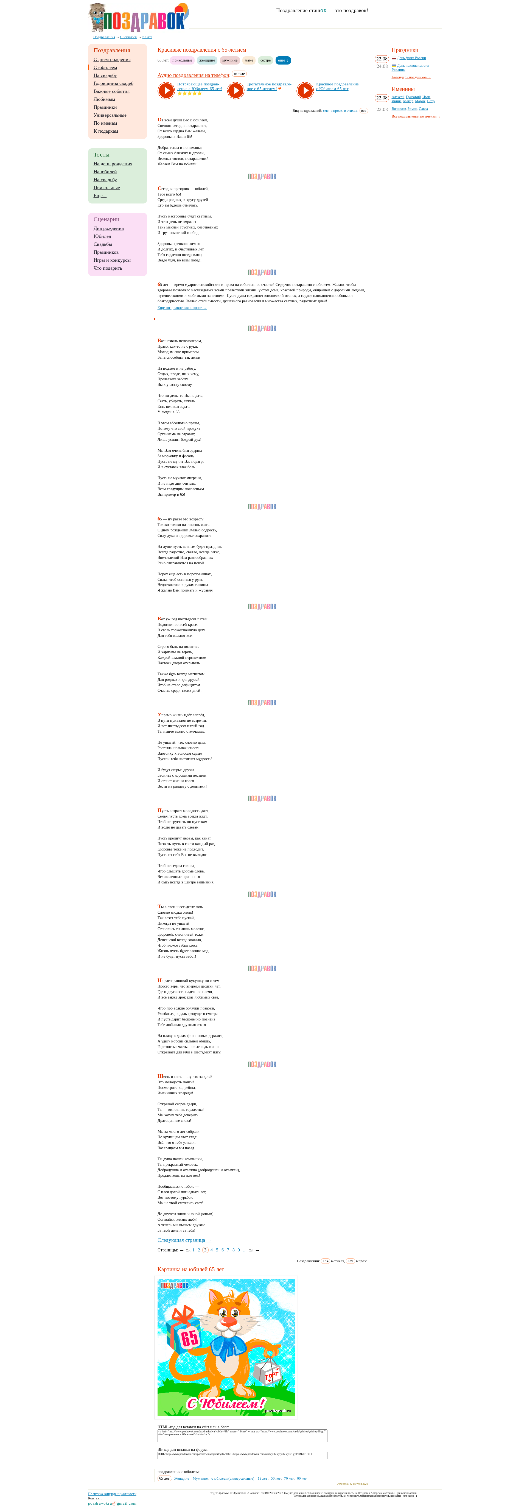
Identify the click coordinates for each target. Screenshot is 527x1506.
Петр (431, 101)
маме (249, 60)
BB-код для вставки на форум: (183, 1450)
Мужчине (200, 1478)
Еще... (100, 195)
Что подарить (108, 268)
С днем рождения (112, 59)
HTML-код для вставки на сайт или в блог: (193, 1427)
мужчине (229, 60)
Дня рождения (109, 228)
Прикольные (107, 187)
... (244, 1250)
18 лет (262, 1478)
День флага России (411, 58)
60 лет (302, 1478)
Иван (426, 97)
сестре (265, 60)
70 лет (289, 1478)
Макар (408, 101)
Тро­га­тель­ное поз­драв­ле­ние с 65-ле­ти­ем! (269, 86)
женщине (207, 60)
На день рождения (113, 163)
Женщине (181, 1478)
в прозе (336, 110)
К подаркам (106, 131)
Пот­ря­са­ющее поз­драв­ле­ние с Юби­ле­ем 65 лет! (199, 86)
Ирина (397, 101)
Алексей (398, 97)
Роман (412, 109)
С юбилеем (105, 67)
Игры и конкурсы (112, 260)
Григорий (413, 97)
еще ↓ (283, 60)
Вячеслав (399, 109)
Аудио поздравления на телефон (193, 75)
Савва (423, 109)
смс (326, 110)
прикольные (182, 60)
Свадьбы (103, 244)
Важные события (112, 91)
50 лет (276, 1478)
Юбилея (102, 236)
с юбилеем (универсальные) (232, 1478)
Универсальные (110, 115)
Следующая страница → (185, 1240)
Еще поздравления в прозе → (182, 307)
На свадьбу (105, 75)
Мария (420, 101)
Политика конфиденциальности (112, 1494)
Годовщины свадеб (113, 83)
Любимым (104, 99)
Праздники (105, 107)
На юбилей (105, 171)
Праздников (106, 252)
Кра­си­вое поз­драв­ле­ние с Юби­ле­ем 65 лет (337, 86)
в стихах (350, 110)
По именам (105, 123)
